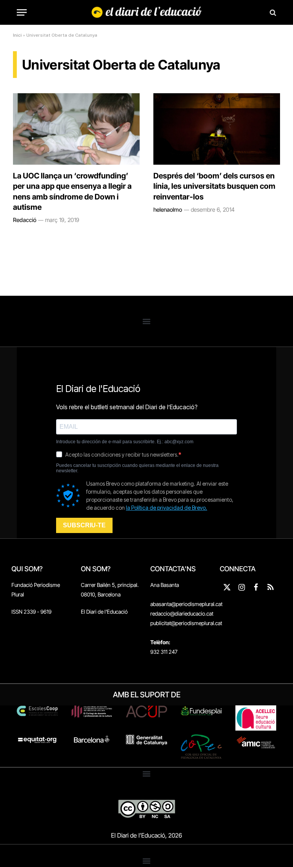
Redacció (24, 220)
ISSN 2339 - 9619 (31, 611)
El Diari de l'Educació (104, 611)
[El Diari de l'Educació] (146, 12)
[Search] (272, 12)
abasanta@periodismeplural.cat (186, 604)
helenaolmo (167, 209)
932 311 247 (163, 651)
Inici (17, 35)
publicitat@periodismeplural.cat (186, 623)
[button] (146, 321)
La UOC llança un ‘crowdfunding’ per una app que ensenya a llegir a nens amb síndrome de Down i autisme (72, 191)
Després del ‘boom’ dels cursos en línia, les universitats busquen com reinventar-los (214, 186)
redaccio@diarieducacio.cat (181, 613)
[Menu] (22, 12)
